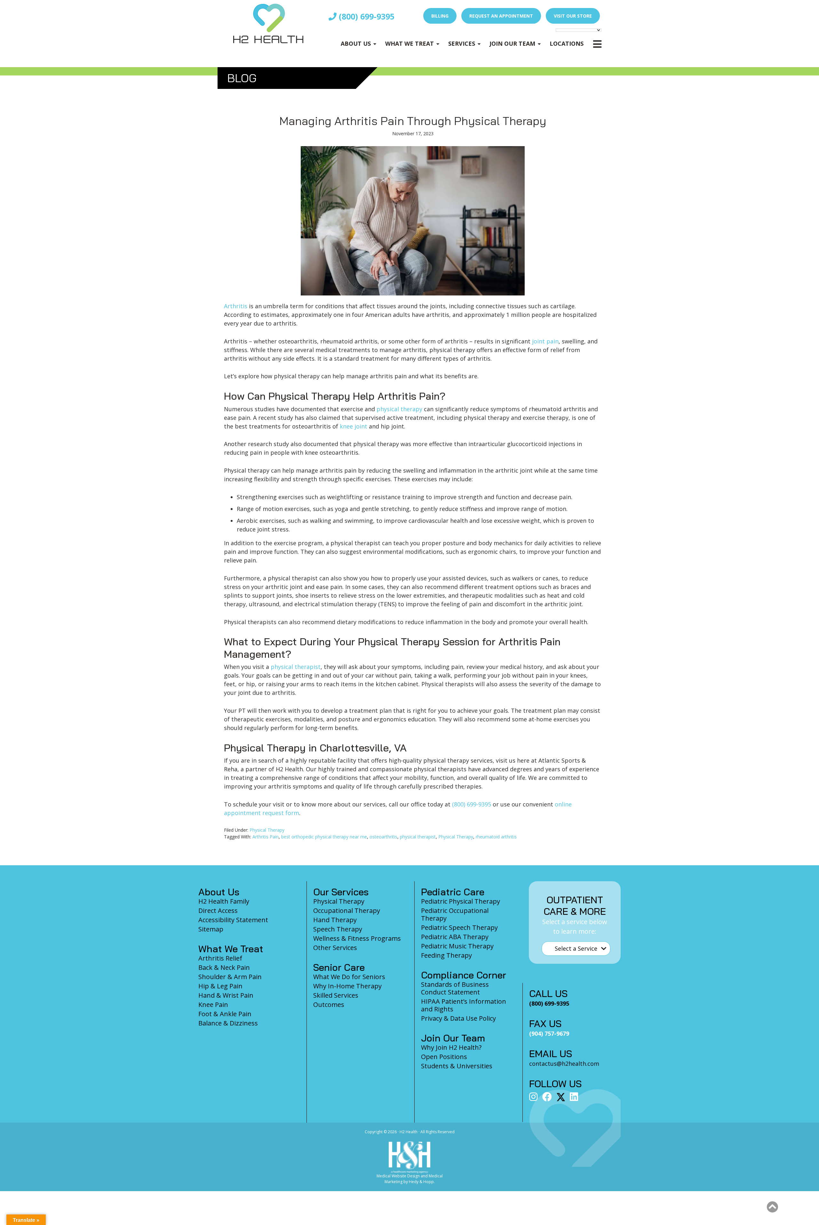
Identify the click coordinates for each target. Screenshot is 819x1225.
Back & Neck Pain (224, 967)
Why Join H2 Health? (451, 1047)
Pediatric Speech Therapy (459, 927)
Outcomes (328, 1004)
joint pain (545, 341)
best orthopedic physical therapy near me (324, 837)
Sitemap (210, 929)
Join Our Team (512, 43)
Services (461, 43)
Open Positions (444, 1056)
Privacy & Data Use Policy (458, 1018)
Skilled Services (335, 995)
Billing (440, 16)
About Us (356, 43)
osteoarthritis (383, 837)
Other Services (335, 947)
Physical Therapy (267, 830)
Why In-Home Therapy (347, 986)
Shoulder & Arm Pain (230, 976)
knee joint (353, 426)
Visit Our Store (573, 16)
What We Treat (409, 43)
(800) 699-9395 (365, 16)
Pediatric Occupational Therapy (455, 914)
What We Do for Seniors (349, 976)
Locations (567, 43)
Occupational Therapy (346, 910)
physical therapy (399, 409)
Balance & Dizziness (228, 1023)
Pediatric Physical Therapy (460, 901)
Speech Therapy (337, 929)
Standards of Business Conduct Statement (455, 988)
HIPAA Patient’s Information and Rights (463, 1005)
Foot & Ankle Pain (224, 1013)
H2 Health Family (223, 901)
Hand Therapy (335, 919)
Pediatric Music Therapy (457, 946)
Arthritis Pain (265, 837)
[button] (772, 1207)
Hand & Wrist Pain (225, 995)
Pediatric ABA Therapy (455, 936)
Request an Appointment (501, 16)
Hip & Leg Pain (220, 986)
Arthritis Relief (220, 958)
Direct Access (218, 910)
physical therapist (296, 667)
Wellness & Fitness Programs (357, 938)
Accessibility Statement (233, 919)
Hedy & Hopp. (422, 1181)
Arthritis (235, 306)
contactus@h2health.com (564, 1063)
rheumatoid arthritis (496, 837)
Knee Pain (213, 1004)
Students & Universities (456, 1066)
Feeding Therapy (446, 955)
